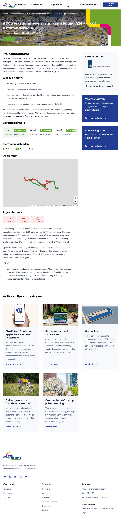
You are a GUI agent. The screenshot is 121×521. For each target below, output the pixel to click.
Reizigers (19, 4)
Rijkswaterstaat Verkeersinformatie (17, 116)
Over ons (69, 4)
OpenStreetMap (65, 206)
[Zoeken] (98, 4)
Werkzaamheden (88, 4)
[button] (30, 180)
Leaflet (55, 206)
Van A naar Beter (42, 116)
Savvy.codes (48, 206)
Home (5, 14)
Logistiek (54, 4)
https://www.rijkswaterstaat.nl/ (100, 86)
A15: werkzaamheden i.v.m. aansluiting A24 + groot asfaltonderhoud (55, 14)
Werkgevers (36, 4)
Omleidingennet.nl (36, 206)
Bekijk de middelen (94, 118)
